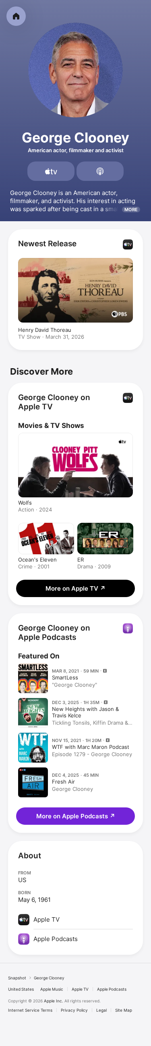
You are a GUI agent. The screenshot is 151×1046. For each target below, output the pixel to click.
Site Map (123, 1010)
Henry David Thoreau (44, 330)
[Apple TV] (50, 171)
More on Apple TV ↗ (75, 588)
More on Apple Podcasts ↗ (75, 816)
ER (80, 559)
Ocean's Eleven (37, 559)
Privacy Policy (74, 1010)
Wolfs (25, 502)
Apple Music (51, 989)
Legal (101, 1010)
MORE (131, 209)
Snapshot (17, 977)
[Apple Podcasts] (100, 171)
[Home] (16, 16)
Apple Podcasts (111, 989)
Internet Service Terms (30, 1010)
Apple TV (80, 989)
